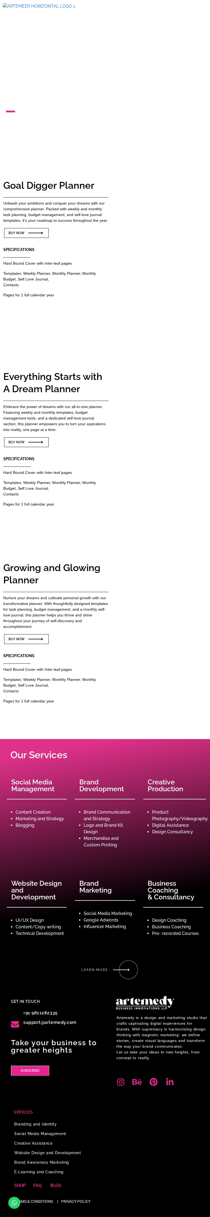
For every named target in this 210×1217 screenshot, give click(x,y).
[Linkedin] (169, 1082)
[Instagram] (120, 1082)
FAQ (37, 1185)
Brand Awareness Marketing (41, 1162)
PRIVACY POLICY (76, 1201)
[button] (202, 6)
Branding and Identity (35, 1124)
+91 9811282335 (40, 1012)
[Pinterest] (153, 1082)
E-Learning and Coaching (39, 1172)
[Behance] (137, 1082)
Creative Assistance (33, 1143)
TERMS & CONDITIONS (33, 1201)
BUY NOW (16, 233)
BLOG (55, 1185)
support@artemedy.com (50, 1022)
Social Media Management (40, 1134)
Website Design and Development (47, 1153)
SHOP (20, 1185)
